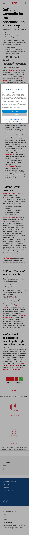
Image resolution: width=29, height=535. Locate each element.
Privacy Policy (9, 119)
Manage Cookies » (14, 114)
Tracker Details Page (18, 119)
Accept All (14, 111)
